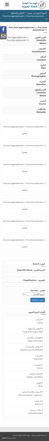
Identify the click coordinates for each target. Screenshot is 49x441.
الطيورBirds (39, 384)
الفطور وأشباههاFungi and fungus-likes (33, 330)
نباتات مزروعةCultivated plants (35, 411)
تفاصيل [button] (24, 133)
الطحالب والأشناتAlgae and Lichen (34, 339)
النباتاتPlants (39, 321)
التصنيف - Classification (34, 280)
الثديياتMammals (38, 357)
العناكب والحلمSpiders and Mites (35, 375)
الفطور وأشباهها (17, 13)
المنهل (4, 438)
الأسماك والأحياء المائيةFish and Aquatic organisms (30, 393)
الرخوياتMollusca (38, 402)
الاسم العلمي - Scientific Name (31, 270)
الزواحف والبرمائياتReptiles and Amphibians (32, 348)
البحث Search (37, 300)
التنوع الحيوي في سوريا (37, 13)
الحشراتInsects (38, 366)
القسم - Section (38, 290)
